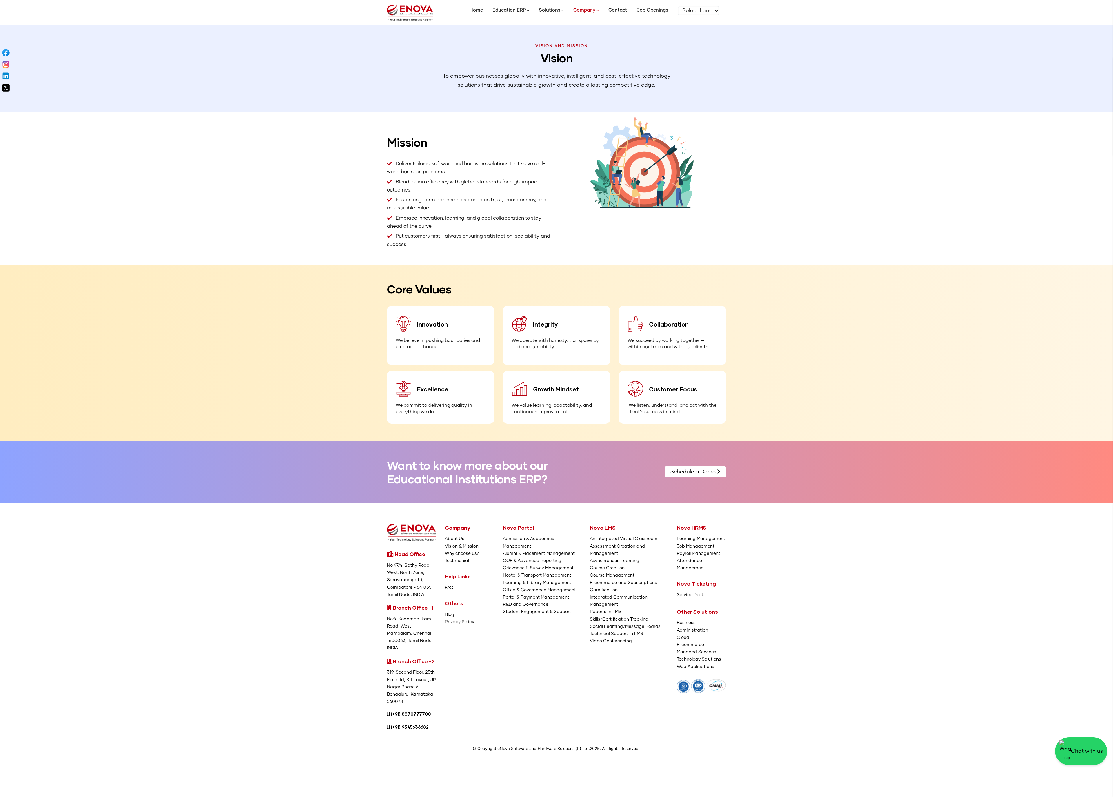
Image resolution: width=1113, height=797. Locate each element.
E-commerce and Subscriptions (623, 583)
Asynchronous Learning (614, 561)
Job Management (695, 546)
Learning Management (701, 539)
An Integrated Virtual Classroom (623, 539)
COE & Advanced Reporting (532, 561)
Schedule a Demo (693, 472)
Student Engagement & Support (537, 612)
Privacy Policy (459, 622)
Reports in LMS (605, 612)
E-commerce (690, 645)
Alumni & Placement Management (539, 553)
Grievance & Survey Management (538, 568)
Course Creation (607, 568)
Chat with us (1087, 751)
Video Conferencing (611, 641)
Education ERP (509, 10)
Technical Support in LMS (616, 634)
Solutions (549, 10)
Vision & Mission (462, 546)
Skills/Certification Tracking (619, 619)
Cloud (683, 637)
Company (584, 10)
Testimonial (457, 561)
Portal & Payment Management (536, 597)
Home (476, 10)
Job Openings (652, 10)
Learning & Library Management (537, 583)
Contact (617, 10)
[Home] (410, 12)
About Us (454, 539)
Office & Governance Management (539, 590)
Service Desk (690, 595)
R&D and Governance (525, 604)
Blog (449, 614)
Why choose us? (462, 553)
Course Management (612, 575)
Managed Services (696, 652)
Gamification (604, 590)
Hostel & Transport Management (537, 575)
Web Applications (695, 667)
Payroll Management (698, 553)
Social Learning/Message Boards (625, 626)
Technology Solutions (699, 659)
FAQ (449, 588)
